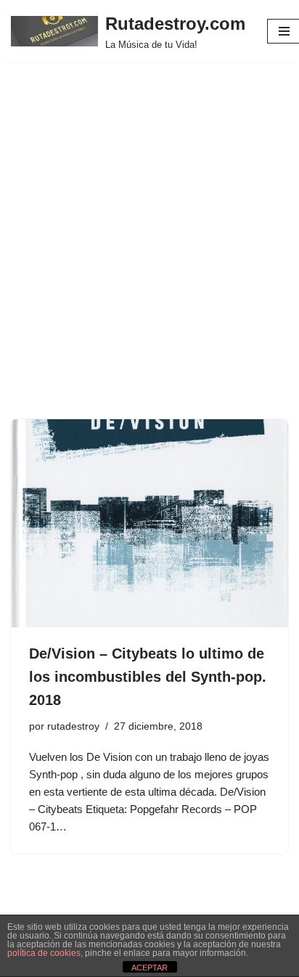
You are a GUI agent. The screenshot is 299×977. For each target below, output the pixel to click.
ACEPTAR (149, 967)
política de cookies (44, 953)
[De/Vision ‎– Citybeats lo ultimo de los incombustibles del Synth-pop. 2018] (149, 523)
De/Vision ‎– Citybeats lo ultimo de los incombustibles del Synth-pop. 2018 (147, 677)
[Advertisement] (149, 262)
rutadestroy (73, 726)
